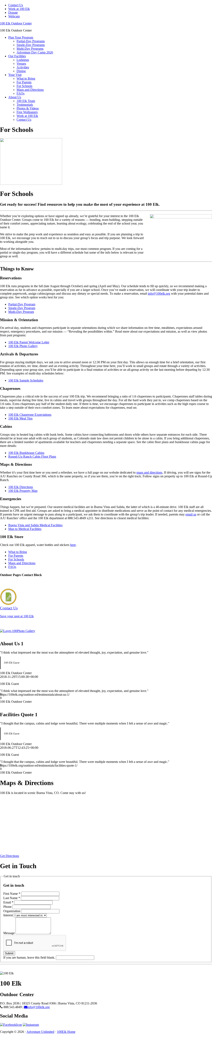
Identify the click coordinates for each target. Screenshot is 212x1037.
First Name (11, 893)
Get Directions (9, 856)
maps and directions (149, 472)
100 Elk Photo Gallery (23, 346)
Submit (9, 953)
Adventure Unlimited (40, 1031)
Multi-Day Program (21, 312)
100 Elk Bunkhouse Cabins (26, 453)
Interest (8, 915)
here (73, 545)
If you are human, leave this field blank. (29, 957)
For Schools (16, 559)
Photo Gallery (26, 631)
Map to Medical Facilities (24, 529)
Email (8, 902)
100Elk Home (66, 1031)
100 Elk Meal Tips (20, 418)
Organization (12, 911)
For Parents (15, 555)
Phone (7, 906)
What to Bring (17, 552)
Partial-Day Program (21, 304)
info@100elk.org (159, 293)
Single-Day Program (21, 308)
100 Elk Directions (20, 487)
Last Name (11, 898)
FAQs (12, 567)
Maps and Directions (21, 563)
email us (191, 514)
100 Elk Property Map (22, 490)
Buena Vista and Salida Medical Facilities (35, 525)
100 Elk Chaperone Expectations (29, 414)
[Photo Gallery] (8, 631)
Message (9, 933)
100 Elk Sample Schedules (25, 380)
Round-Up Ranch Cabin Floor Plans (32, 456)
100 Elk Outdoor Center (16, 23)
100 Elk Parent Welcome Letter (28, 342)
